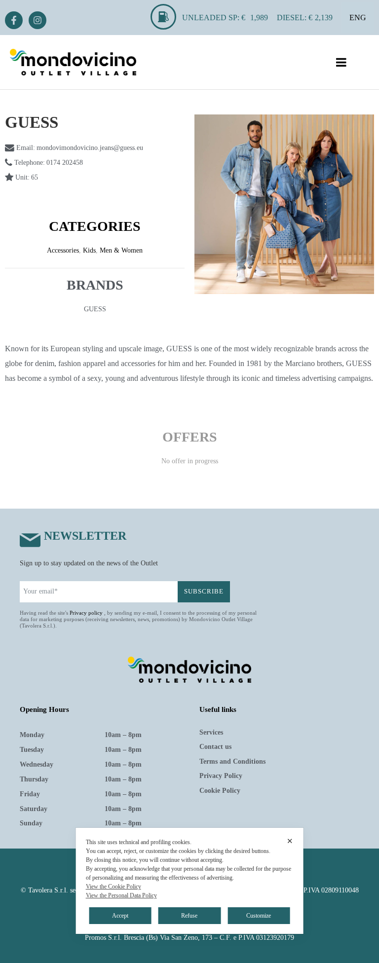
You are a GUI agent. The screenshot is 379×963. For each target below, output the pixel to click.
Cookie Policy (219, 790)
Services (211, 732)
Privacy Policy (220, 775)
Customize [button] (258, 915)
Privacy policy (86, 613)
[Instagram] (37, 20)
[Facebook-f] (14, 20)
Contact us (215, 746)
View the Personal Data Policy (121, 895)
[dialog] (189, 881)
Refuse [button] (189, 915)
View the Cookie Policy (113, 886)
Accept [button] (120, 915)
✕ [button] (290, 841)
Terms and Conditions (232, 761)
